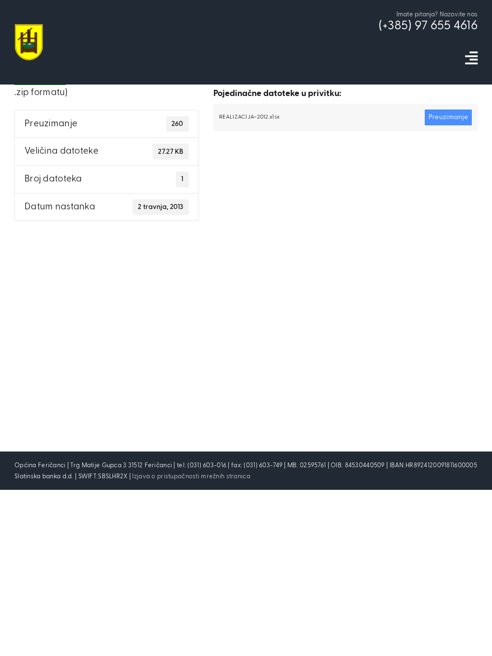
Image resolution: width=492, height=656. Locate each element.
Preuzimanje (448, 117)
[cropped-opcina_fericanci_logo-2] (28, 28)
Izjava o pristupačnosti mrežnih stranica (191, 477)
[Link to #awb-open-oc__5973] (471, 58)
